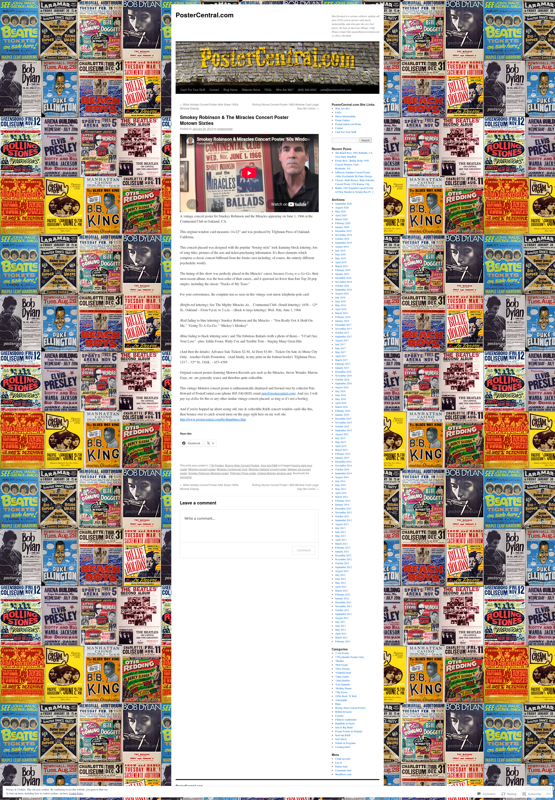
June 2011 (340, 625)
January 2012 (342, 598)
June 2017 (340, 348)
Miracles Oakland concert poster (267, 469)
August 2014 (342, 477)
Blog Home (230, 90)
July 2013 (340, 528)
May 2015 (340, 442)
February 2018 (342, 317)
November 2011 (343, 606)
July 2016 (340, 391)
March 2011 (341, 637)
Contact (214, 90)
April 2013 (340, 539)
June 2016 (340, 395)
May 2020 (340, 211)
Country (339, 715)
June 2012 (340, 578)
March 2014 (341, 496)
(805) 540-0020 (307, 90)
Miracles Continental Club (232, 469)
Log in (338, 762)
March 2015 (341, 449)
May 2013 (340, 535)
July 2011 (340, 621)
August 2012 (342, 571)
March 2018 (341, 313)
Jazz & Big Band (344, 727)
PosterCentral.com (205, 14)
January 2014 (342, 504)
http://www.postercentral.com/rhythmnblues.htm (213, 419)
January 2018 (342, 320)
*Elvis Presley (342, 668)
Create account (342, 758)
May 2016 (340, 399)
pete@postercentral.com (336, 90)
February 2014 (342, 500)
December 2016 (343, 371)
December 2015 (343, 418)
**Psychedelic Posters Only (349, 657)
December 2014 (343, 461)
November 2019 (343, 234)
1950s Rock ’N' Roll (345, 696)
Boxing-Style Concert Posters (242, 465)
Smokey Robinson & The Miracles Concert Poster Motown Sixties (234, 120)
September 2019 (343, 242)
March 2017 (341, 360)
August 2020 (342, 207)
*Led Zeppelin (342, 684)
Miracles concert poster (201, 469)
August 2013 (342, 524)
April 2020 (340, 215)
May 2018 (340, 305)
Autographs (341, 700)
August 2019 (342, 246)
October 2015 (342, 426)
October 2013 (342, 516)
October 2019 (342, 238)
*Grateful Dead (343, 672)
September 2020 (343, 203)
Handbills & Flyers (345, 723)
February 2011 (342, 641)
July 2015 (340, 438)
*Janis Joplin (342, 676)
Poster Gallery (342, 120)
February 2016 (342, 410)
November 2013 (343, 512)
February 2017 (342, 363)
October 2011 (342, 610)
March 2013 (341, 543)
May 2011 (340, 629)
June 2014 (340, 485)
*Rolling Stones (343, 688)
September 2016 (343, 383)
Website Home (251, 90)
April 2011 (340, 633)
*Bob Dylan (341, 664)
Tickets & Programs (345, 743)
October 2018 (342, 285)
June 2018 (340, 301)
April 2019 (340, 262)
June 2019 (340, 254)
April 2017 (340, 356)
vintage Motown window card (274, 473)
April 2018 (340, 309)
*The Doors (341, 692)
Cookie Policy (76, 793)
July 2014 (340, 481)
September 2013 (343, 520)
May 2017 (340, 352)
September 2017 (343, 336)
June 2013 (340, 532)
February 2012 (342, 594)
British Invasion (343, 711)
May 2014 (340, 489)
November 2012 (343, 559)
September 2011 (343, 614)
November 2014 (343, 465)
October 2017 (342, 332)
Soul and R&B (269, 465)
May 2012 (340, 582)
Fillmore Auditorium (345, 719)
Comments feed (343, 770)
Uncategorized (342, 747)
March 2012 (341, 590)
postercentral (225, 129)
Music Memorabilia (345, 116)
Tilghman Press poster (243, 473)
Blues (338, 704)
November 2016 (343, 375)
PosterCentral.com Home (348, 124)
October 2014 (342, 469)
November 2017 (343, 328)
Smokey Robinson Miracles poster (208, 473)
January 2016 (342, 414)
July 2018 (340, 297)
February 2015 (342, 453)
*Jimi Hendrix (342, 680)
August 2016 (342, 387)
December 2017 (343, 324)
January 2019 (342, 274)
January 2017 (342, 367)
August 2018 (342, 293)
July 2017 (340, 344)
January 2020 (342, 227)
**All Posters (216, 465)
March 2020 (341, 219)
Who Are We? (284, 90)
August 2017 (342, 340)
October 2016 (342, 379)
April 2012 (340, 586)
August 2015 (342, 434)
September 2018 (343, 289)
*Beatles (339, 661)
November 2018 (343, 281)
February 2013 (342, 547)
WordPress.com (343, 774)
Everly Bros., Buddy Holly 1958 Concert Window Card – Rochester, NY (352, 164)
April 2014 (340, 492)
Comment (303, 550)
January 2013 (342, 551)
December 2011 (343, 602)
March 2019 (341, 266)
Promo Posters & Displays (349, 731)
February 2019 (342, 270)
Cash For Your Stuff (192, 90)
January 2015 (342, 457)
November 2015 (343, 422)
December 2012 (343, 555)
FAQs (268, 90)
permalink (186, 477)
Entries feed (341, 766)
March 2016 (341, 406)
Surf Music (341, 739)
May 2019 (340, 258)
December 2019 (343, 231)
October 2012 (342, 563)
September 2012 (343, 567)
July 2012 (340, 575)
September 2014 (343, 473)
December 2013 (343, 508)
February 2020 (342, 223)
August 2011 (342, 618)
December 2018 (343, 277)
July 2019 (340, 250)
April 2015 (340, 446)
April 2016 (340, 403)
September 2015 (343, 430)
